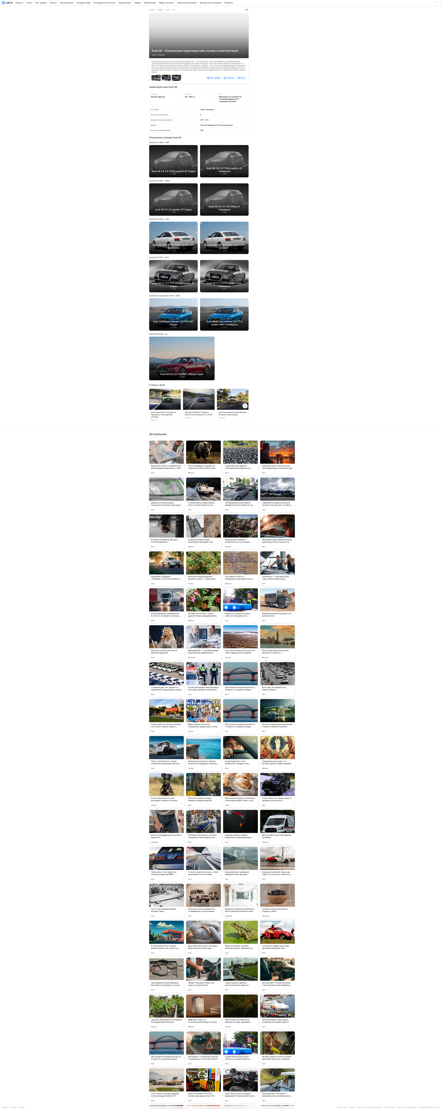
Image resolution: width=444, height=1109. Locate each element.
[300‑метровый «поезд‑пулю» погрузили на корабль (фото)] (277, 1012)
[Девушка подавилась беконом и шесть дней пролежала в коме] (240, 901)
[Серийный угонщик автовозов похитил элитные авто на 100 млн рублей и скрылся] (277, 495)
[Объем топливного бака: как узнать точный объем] (203, 975)
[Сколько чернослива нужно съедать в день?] (277, 901)
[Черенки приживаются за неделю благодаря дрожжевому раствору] (166, 1012)
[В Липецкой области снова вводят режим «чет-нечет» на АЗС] (166, 938)
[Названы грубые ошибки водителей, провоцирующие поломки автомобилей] (240, 827)
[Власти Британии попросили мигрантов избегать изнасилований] (277, 642)
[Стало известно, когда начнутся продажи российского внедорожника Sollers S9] (277, 790)
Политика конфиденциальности (429, 1107)
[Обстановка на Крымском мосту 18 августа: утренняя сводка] (240, 679)
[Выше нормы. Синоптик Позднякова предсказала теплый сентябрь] (203, 716)
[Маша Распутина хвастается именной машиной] (166, 642)
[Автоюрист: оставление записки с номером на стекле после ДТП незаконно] (203, 1048)
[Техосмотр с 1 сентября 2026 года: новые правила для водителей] (277, 568)
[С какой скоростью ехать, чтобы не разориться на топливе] (203, 864)
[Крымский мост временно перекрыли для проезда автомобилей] (240, 864)
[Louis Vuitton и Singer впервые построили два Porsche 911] (166, 1085)
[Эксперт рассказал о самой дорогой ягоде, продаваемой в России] (203, 605)
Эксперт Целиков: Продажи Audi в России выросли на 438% (199, 413)
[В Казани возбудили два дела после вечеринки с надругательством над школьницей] (166, 531)
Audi (168, 10)
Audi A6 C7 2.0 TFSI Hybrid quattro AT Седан (173, 285)
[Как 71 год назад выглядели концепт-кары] (166, 901)
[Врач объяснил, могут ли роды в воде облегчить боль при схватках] (203, 938)
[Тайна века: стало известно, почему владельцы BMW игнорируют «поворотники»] (166, 864)
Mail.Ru (4, 1107)
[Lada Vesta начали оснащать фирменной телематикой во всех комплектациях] (240, 1085)
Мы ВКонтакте (342, 1107)
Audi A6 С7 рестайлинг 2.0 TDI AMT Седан (173, 323)
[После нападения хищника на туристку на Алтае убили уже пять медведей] (203, 458)
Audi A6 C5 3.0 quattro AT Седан (173, 209)
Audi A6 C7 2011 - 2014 (159, 257)
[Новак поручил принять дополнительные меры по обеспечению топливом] (240, 975)
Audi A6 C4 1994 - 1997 (159, 142)
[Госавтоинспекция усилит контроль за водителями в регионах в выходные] (240, 1048)
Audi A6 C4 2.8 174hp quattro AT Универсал (224, 170)
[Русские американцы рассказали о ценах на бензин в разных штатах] (277, 716)
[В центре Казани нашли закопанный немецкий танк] (203, 531)
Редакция (352, 1107)
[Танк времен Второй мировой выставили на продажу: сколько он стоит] (166, 975)
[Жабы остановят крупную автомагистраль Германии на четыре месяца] (240, 938)
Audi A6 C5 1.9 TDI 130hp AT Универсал (224, 208)
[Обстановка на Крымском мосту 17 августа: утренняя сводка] (240, 716)
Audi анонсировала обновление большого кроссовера (232, 413)
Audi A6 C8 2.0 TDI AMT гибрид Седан (182, 374)
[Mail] (3, 3)
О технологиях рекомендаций (407, 1107)
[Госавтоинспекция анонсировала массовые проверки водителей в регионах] (203, 679)
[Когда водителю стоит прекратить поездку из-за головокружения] (240, 753)
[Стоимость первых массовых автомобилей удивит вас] (277, 938)
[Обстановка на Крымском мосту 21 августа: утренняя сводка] (166, 1048)
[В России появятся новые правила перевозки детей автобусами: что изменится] (203, 790)
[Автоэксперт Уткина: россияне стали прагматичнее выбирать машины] (277, 975)
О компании (13, 1107)
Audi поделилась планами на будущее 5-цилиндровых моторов (163, 414)
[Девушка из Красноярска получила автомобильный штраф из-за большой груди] (166, 495)
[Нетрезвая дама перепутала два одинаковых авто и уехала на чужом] (277, 531)
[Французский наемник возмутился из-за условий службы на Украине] (240, 531)
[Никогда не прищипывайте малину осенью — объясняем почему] (203, 568)
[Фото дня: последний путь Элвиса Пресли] (277, 679)
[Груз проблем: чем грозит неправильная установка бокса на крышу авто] (277, 1085)
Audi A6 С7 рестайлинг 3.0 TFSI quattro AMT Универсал (224, 323)
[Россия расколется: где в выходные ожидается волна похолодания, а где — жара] (166, 790)
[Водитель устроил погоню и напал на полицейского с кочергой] (240, 605)
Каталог (152, 10)
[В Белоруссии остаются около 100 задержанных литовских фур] (277, 458)
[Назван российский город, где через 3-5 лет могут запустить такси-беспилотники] (277, 864)
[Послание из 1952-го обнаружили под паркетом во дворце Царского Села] (240, 568)
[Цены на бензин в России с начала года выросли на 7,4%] (203, 1085)
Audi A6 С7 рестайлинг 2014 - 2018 (164, 296)
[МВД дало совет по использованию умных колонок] (203, 1012)
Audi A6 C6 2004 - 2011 (159, 219)
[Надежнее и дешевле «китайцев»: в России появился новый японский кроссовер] (166, 568)
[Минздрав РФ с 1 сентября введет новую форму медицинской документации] (203, 642)
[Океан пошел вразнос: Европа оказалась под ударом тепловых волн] (203, 753)
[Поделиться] (247, 9)
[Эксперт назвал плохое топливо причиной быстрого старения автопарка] (277, 1048)
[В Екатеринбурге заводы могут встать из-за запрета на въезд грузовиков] (166, 605)
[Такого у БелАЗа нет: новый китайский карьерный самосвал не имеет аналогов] (166, 753)
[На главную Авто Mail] (9, 3)
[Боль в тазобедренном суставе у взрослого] (166, 827)
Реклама (22, 1107)
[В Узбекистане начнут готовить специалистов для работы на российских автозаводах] (203, 827)
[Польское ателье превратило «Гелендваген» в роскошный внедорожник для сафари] (203, 901)
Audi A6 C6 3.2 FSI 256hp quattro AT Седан (224, 246)
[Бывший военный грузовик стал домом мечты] (277, 605)
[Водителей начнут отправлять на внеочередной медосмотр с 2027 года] (166, 458)
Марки (160, 10)
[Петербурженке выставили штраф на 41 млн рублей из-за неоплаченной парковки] (240, 495)
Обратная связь (389, 1107)
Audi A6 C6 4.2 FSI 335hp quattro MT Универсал (173, 246)
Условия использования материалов (369, 1107)
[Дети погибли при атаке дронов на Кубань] (277, 827)
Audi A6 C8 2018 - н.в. (158, 334)
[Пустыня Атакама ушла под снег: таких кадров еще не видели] (240, 642)
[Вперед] (245, 405)
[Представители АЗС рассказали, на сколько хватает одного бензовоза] (166, 716)
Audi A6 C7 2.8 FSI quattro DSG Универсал (224, 285)
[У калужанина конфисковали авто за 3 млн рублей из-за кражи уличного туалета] (203, 495)
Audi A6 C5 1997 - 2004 (159, 181)
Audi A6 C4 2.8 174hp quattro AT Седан (173, 171)
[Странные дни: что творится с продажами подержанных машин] (166, 679)
